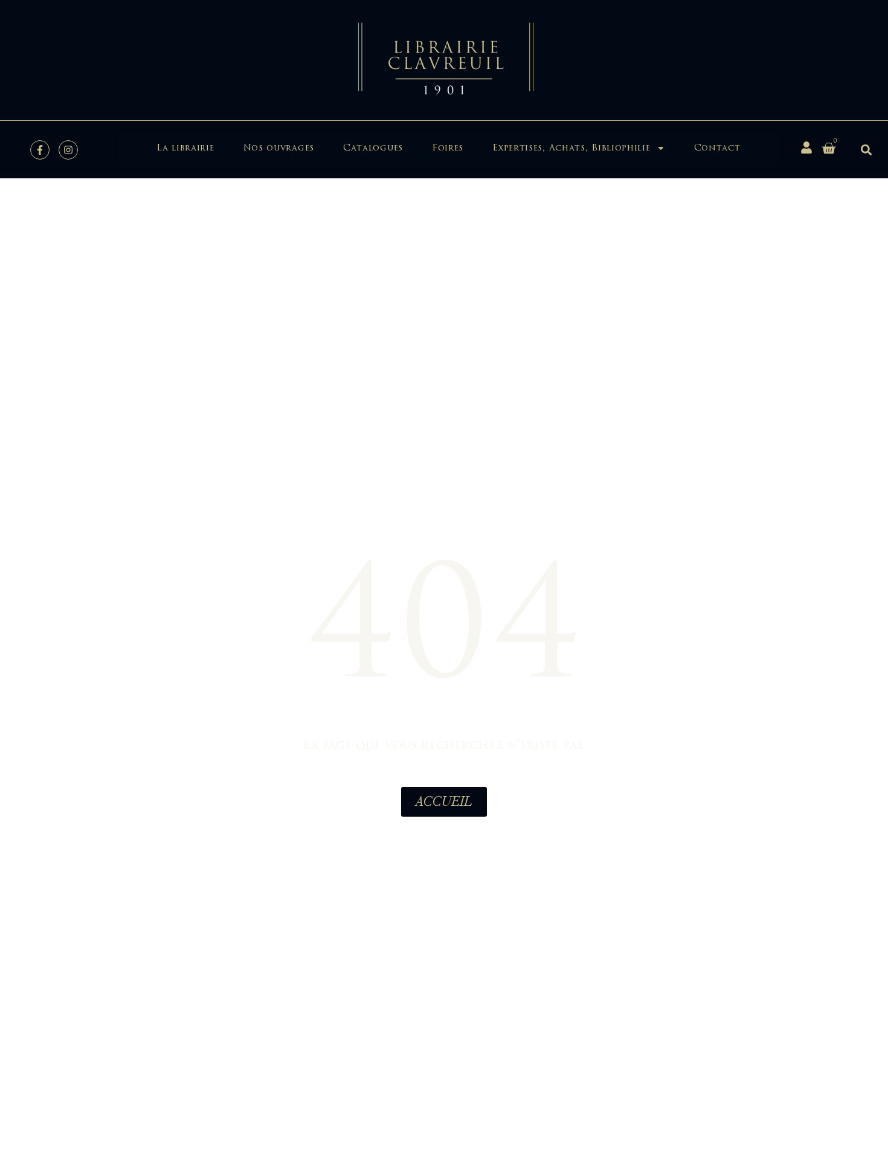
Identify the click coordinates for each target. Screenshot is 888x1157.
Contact (717, 147)
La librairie (185, 147)
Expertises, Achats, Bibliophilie (571, 147)
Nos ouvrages (278, 147)
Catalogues (373, 147)
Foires (447, 147)
